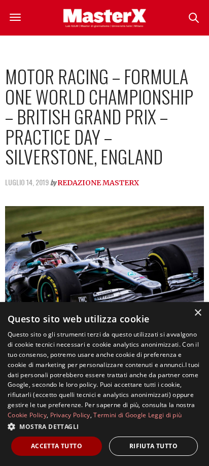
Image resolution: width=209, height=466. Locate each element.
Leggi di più (165, 415)
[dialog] (104, 384)
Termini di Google (119, 415)
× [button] (197, 313)
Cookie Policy (27, 415)
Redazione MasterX (98, 182)
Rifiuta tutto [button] (153, 446)
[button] (104, 426)
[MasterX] (104, 18)
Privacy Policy (70, 415)
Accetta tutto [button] (56, 446)
